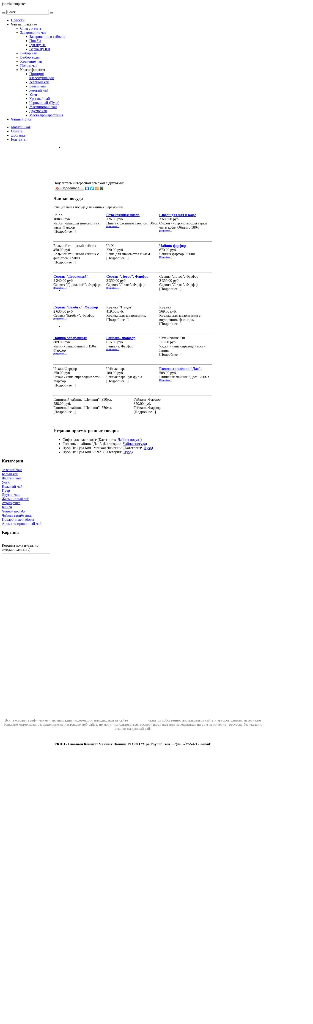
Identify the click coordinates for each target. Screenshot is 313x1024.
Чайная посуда (129, 440)
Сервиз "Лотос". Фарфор (127, 276)
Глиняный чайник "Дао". (180, 369)
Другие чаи (11, 495)
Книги (7, 507)
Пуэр (148, 448)
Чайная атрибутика (17, 515)
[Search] (3, 13)
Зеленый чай (12, 470)
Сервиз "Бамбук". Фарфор (75, 307)
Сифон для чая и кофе (177, 215)
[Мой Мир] (101, 188)
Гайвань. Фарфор (120, 338)
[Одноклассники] (96, 188)
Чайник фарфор (172, 246)
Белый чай (10, 474)
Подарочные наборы (18, 519)
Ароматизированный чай (21, 524)
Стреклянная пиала (123, 215)
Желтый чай (11, 478)
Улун (6, 482)
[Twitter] (92, 188)
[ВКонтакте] (87, 188)
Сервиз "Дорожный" (70, 276)
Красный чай (12, 486)
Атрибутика (11, 503)
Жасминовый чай (15, 499)
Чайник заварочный (70, 338)
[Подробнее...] (112, 226)
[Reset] (51, 13)
